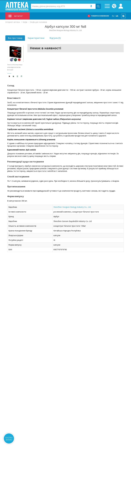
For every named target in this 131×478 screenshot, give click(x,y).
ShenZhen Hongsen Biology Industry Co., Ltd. (72, 207)
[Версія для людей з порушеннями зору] (123, 16)
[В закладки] (19, 54)
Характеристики (36, 38)
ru (113, 16)
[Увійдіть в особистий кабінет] (120, 6)
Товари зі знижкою (100, 16)
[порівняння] (19, 49)
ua (117, 16)
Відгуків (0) (55, 38)
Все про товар (15, 38)
